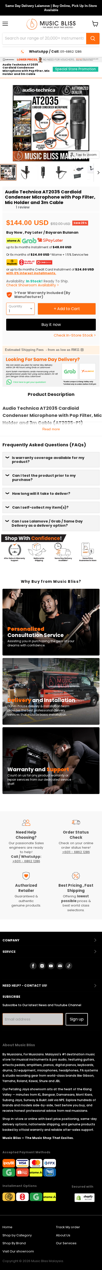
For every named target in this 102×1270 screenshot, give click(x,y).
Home (7, 1227)
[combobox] (44, 38)
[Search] (93, 38)
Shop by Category (17, 1235)
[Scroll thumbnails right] (98, 172)
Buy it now (51, 324)
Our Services (66, 1243)
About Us (63, 1235)
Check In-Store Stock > (75, 335)
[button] (10, 207)
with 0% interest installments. (31, 273)
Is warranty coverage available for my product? (48, 459)
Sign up (77, 1019)
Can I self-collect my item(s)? (40, 507)
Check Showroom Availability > (32, 285)
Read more (51, 429)
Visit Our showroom (18, 1251)
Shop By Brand (14, 1243)
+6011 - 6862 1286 (26, 861)
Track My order (68, 1227)
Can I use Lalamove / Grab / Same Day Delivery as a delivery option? (47, 523)
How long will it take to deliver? (41, 493)
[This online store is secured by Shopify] (87, 1200)
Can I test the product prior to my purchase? (44, 477)
